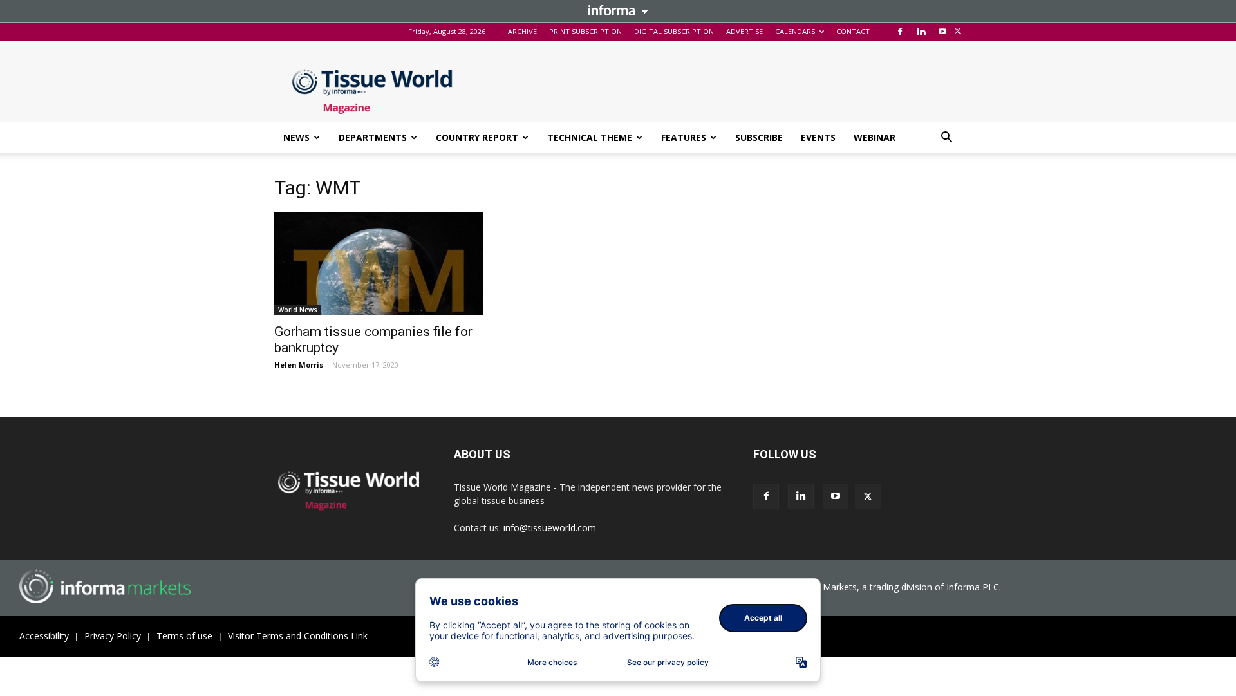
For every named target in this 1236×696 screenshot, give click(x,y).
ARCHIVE (522, 31)
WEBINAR (874, 137)
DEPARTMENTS (373, 137)
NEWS (296, 137)
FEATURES (683, 137)
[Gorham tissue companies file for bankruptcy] (378, 263)
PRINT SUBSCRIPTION (585, 31)
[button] (946, 139)
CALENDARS (795, 31)
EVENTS (818, 137)
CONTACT (853, 31)
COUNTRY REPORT (477, 137)
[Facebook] (900, 32)
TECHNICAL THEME (589, 137)
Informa (618, 10)
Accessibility (44, 636)
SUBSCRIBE (759, 137)
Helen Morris (298, 365)
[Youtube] (942, 32)
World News (297, 309)
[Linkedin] (921, 32)
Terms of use (184, 636)
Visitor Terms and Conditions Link (298, 636)
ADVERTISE (744, 31)
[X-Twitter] (958, 32)
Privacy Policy (112, 636)
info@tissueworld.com (549, 528)
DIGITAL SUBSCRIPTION (674, 31)
